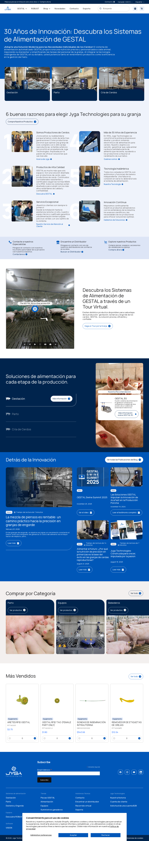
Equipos (44, 805)
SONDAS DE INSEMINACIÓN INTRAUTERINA (91, 723)
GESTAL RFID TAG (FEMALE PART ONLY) (56, 723)
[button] (22, 8)
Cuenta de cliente (118, 801)
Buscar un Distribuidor (71, 252)
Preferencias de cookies (133, 838)
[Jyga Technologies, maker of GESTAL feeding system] (8, 8)
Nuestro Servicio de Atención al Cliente (49, 225)
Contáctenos (19, 254)
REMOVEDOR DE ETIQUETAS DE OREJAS (127, 723)
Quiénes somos (110, 159)
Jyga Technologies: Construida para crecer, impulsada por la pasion (123, 553)
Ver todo (134, 593)
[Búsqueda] (100, 8)
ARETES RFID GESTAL (18, 722)
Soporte (79, 809)
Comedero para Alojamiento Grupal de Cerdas (24, 98)
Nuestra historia (118, 797)
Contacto (80, 797)
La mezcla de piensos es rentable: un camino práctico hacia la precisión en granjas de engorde (33, 521)
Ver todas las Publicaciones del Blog (122, 459)
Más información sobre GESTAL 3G (125, 414)
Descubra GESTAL (44, 194)
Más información (60, 398)
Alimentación (47, 801)
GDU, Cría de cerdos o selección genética (116, 98)
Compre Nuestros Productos (20, 121)
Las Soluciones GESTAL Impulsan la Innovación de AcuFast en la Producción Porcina (124, 498)
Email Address (44, 769)
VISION (9, 827)
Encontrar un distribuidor (87, 801)
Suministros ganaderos (52, 809)
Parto (8, 801)
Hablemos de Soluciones (114, 220)
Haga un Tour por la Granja (96, 326)
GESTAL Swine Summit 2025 (92, 497)
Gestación (11, 797)
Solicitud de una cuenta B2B (123, 805)
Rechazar (106, 835)
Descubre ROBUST (14, 816)
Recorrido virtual (83, 805)
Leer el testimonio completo (125, 512)
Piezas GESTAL (48, 797)
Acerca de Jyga (42, 159)
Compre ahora (115, 250)
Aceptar (73, 835)
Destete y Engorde (15, 805)
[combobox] (113, 8)
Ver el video (84, 512)
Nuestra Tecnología (112, 184)
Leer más (12, 543)
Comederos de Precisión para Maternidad (68, 98)
